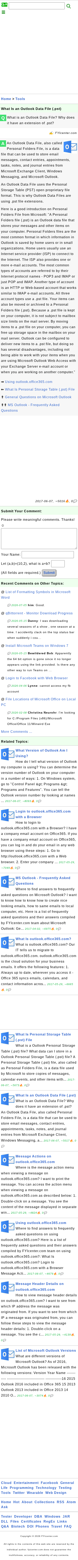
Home (6, 99)
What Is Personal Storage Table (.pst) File (40, 389)
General (67, 1483)
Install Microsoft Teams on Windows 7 (37, 645)
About (27, 1502)
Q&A (5, 1526)
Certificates (31, 1521)
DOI (30, 1526)
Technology (46, 1488)
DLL (4, 1521)
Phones (42, 1526)
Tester (6, 1516)
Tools (20, 99)
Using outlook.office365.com (28, 382)
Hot (16, 1502)
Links (62, 1521)
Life (4, 1488)
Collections (45, 1502)
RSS (60, 1502)
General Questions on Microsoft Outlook (38, 397)
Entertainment (26, 1483)
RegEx (49, 1521)
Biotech (18, 1526)
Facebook (49, 1483)
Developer (23, 1516)
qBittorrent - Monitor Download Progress (39, 613)
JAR (66, 1516)
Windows (53, 1516)
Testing (65, 1488)
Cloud (6, 1483)
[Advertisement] (39, 55)
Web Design (56, 1492)
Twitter (19, 1492)
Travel (56, 1526)
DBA (38, 1516)
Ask (4, 1507)
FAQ (68, 1526)
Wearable (35, 1492)
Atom (71, 1502)
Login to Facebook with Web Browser (37, 678)
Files (14, 1521)
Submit (49, 572)
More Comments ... (16, 731)
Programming (22, 1488)
